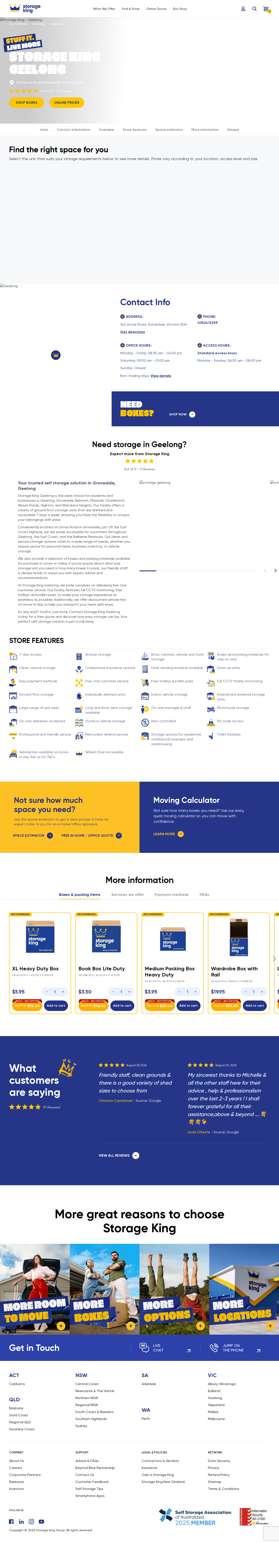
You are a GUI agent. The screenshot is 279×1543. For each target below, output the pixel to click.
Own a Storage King (158, 1475)
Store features (135, 130)
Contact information (73, 130)
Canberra (17, 1384)
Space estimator (169, 130)
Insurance (149, 1468)
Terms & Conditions (223, 1489)
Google (155, 1101)
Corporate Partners (25, 1475)
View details (161, 376)
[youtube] (41, 1521)
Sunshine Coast (22, 1429)
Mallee (213, 1412)
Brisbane (16, 1408)
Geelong (38, 24)
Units (44, 130)
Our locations (18, 24)
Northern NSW (86, 1398)
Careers (15, 1468)
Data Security (219, 1461)
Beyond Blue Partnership (95, 1468)
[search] (255, 9)
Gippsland (216, 1405)
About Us (16, 1461)
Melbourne (216, 1419)
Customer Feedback (92, 1482)
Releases (16, 1482)
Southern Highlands (91, 1419)
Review (233, 130)
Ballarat (214, 1391)
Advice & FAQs (87, 1461)
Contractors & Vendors (160, 1461)
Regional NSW (86, 1405)
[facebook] (11, 1521)
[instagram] (31, 1521)
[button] (275, 570)
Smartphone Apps (90, 1496)
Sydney (81, 1426)
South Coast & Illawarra (94, 1412)
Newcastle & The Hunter (95, 1391)
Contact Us (84, 1475)
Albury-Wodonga (222, 1384)
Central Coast (87, 1384)
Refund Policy (219, 1475)
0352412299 (207, 323)
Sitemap (214, 1482)
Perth (146, 1419)
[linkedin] (21, 1521)
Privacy (213, 1468)
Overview (106, 130)
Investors (16, 1489)
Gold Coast (18, 1415)
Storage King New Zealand (163, 1482)
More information (205, 130)
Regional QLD (20, 1422)
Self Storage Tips (89, 1489)
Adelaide (149, 1384)
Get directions (132, 332)
